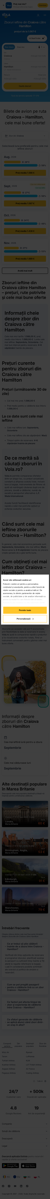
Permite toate (25, 610)
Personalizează (23, 619)
